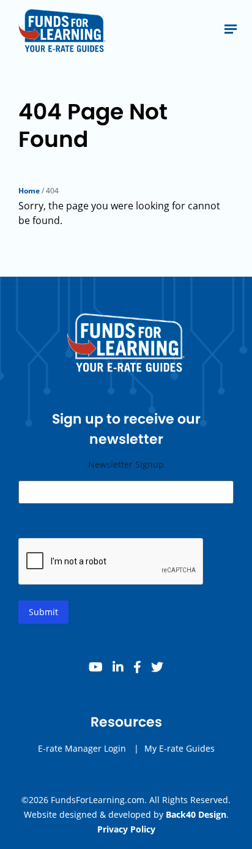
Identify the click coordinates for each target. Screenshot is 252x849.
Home (29, 190)
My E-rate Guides (179, 748)
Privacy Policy (126, 829)
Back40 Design (196, 814)
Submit (43, 612)
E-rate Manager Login (82, 748)
